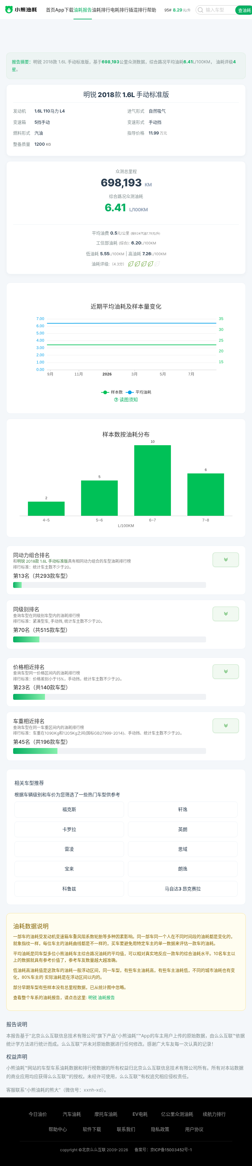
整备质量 (21, 144)
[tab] (126, 570)
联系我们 (126, 1129)
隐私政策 (160, 1129)
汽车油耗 (72, 1114)
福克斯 (69, 809)
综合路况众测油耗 (126, 196)
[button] (226, 559)
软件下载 (92, 1129)
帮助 (151, 10)
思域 (182, 849)
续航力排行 (214, 1114)
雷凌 (69, 849)
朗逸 (182, 868)
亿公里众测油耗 (177, 1114)
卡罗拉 (69, 829)
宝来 (69, 868)
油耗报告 (83, 10)
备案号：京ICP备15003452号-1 (163, 1149)
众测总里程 (126, 171)
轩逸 (182, 809)
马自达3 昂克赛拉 (183, 888)
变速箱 (19, 122)
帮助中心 (58, 1129)
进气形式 (135, 111)
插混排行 (138, 10)
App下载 (64, 10)
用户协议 (194, 1129)
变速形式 (135, 122)
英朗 (182, 829)
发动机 (19, 111)
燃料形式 (21, 132)
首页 (50, 10)
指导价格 (135, 132)
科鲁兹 (69, 888)
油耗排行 (101, 10)
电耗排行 (119, 10)
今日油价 (38, 1114)
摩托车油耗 (105, 1114)
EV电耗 (140, 1114)
